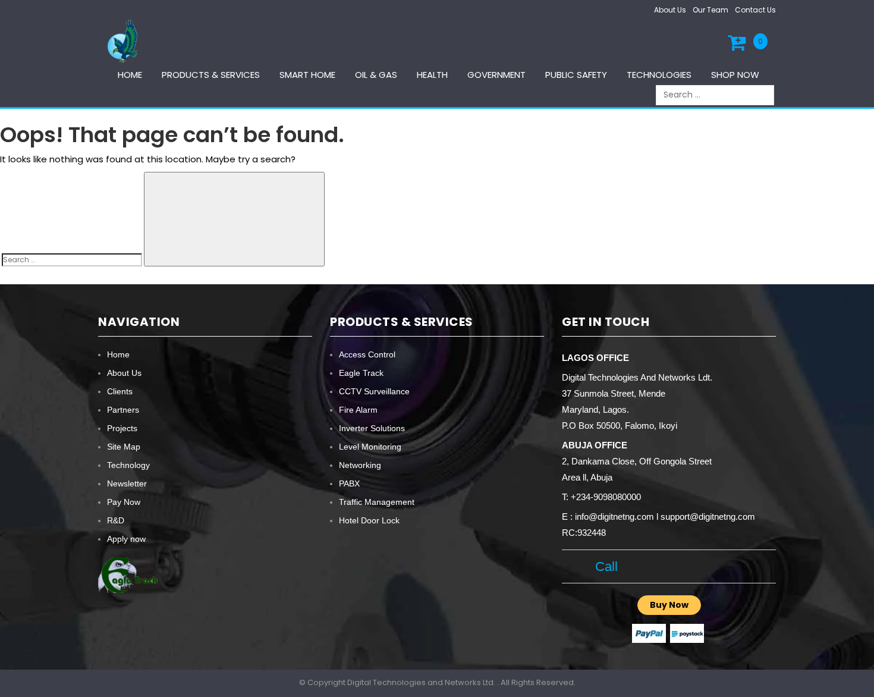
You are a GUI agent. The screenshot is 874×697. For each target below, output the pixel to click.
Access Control (367, 354)
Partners (123, 410)
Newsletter (127, 483)
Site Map (123, 446)
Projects (122, 428)
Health (432, 74)
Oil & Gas (376, 74)
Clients (120, 391)
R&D (115, 520)
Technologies (659, 74)
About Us (670, 10)
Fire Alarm (358, 410)
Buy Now (669, 605)
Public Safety (576, 74)
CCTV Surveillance (374, 391)
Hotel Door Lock (369, 520)
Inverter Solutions (372, 428)
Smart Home (307, 74)
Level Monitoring (370, 446)
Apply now (126, 539)
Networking (360, 465)
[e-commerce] (124, 41)
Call (602, 566)
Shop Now (735, 74)
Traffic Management (376, 502)
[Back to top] (861, 675)
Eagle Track (361, 373)
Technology (128, 465)
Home (130, 74)
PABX (349, 483)
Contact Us (755, 10)
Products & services (211, 74)
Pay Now (123, 502)
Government (496, 74)
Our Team (710, 10)
